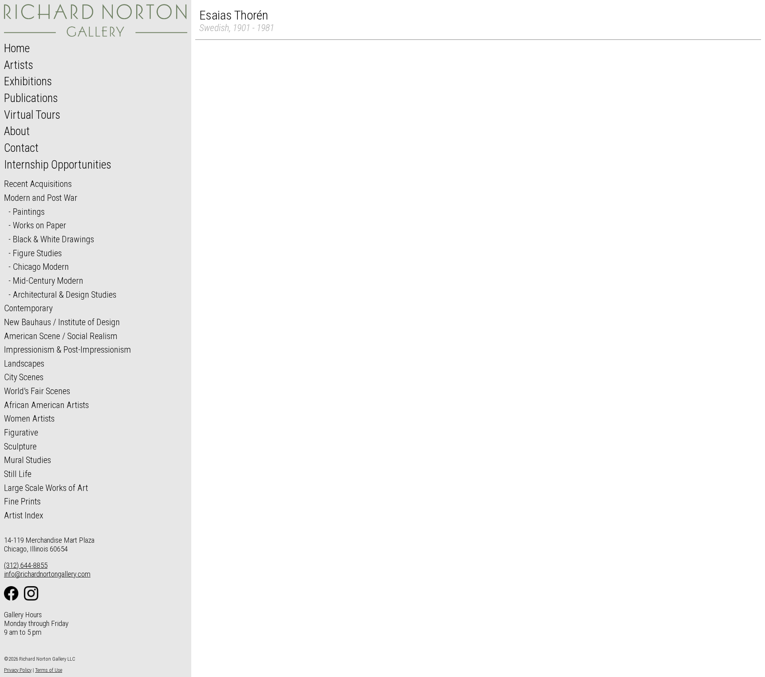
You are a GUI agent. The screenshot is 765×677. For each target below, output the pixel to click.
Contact (21, 148)
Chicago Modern (41, 266)
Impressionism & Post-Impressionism (67, 349)
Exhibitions (28, 81)
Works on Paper (39, 225)
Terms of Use (48, 670)
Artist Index (23, 515)
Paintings (29, 211)
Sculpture (20, 446)
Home (17, 48)
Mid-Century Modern (48, 280)
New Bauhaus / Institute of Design (62, 322)
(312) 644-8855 (25, 565)
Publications (31, 98)
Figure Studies (37, 253)
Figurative (21, 432)
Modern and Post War (40, 197)
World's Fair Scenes (37, 391)
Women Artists (29, 418)
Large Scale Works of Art (46, 488)
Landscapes (24, 363)
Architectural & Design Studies (64, 294)
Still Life (17, 474)
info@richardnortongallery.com (47, 574)
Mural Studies (27, 460)
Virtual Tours (32, 115)
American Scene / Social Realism (61, 336)
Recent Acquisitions (38, 184)
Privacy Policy (17, 670)
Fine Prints (22, 501)
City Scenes (23, 377)
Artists (18, 65)
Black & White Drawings (53, 239)
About (17, 131)
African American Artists (46, 405)
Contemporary (28, 308)
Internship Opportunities (57, 164)
